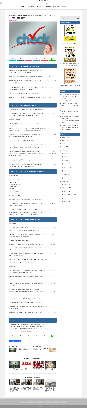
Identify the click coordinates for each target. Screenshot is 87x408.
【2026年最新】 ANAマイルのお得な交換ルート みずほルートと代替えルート (70, 105)
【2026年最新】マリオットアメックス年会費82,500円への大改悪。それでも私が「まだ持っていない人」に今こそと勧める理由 (70, 97)
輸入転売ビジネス (67, 177)
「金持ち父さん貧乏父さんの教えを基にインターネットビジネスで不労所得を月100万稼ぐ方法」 (70, 64)
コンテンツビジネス (68, 163)
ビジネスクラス (56, 6)
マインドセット (67, 198)
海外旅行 (64, 6)
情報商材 (65, 170)
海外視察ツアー (67, 184)
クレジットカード (30, 6)
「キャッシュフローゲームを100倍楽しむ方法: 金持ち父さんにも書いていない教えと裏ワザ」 (70, 43)
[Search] (78, 18)
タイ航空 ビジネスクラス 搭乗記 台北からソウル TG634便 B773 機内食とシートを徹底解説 (70, 127)
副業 (63, 150)
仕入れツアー (66, 167)
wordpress (66, 160)
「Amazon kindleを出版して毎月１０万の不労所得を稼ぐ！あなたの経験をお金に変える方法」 (70, 86)
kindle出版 (66, 153)
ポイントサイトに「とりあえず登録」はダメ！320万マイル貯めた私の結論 (70, 111)
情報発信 (65, 174)
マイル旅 (44, 3)
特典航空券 (48, 6)
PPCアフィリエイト (68, 156)
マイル (22, 6)
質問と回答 (66, 201)
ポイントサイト (40, 6)
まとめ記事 (66, 191)
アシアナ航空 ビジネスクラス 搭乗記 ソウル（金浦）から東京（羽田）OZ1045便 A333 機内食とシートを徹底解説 (70, 119)
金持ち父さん (65, 187)
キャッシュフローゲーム (14, 341)
